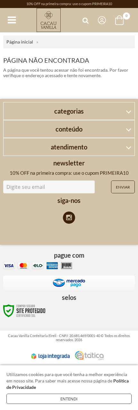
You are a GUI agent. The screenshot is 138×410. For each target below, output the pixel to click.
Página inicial (19, 41)
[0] (120, 20)
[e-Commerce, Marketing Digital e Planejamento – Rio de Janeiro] (89, 355)
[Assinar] (123, 187)
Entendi (69, 399)
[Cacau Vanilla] (48, 20)
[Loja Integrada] (50, 356)
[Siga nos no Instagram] (69, 217)
